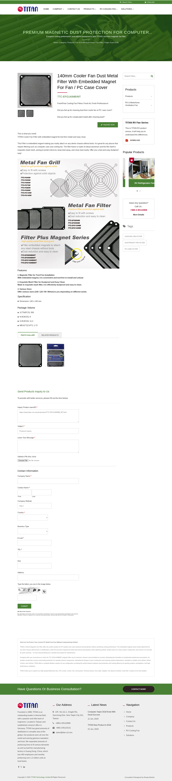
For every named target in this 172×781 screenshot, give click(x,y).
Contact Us (74, 9)
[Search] (152, 76)
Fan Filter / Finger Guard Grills (107, 42)
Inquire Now (109, 125)
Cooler (69, 671)
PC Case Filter (131, 249)
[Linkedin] (24, 767)
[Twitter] (21, 767)
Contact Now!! (138, 689)
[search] (120, 2)
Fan (73, 671)
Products (89, 9)
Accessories (79, 671)
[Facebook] (18, 767)
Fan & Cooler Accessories (85, 42)
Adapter (104, 671)
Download (135, 140)
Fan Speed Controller (114, 671)
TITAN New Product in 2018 (99, 725)
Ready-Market (149, 777)
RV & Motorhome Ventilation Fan (132, 104)
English (150, 2)
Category (62, 42)
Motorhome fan (53, 671)
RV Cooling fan (108, 9)
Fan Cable (98, 671)
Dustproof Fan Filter (135, 243)
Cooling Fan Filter (133, 236)
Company (58, 9)
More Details (138, 215)
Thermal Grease (89, 671)
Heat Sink (125, 671)
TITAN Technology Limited (40, 777)
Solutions (126, 9)
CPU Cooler (62, 671)
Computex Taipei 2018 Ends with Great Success (101, 713)
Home (46, 9)
